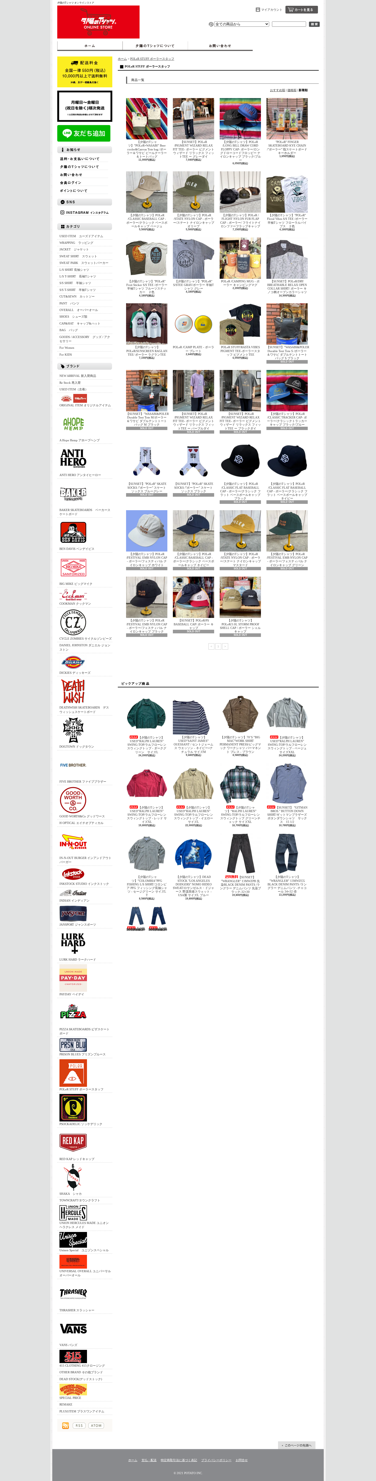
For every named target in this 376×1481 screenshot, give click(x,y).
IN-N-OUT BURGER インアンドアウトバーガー (85, 860)
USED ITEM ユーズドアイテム (81, 236)
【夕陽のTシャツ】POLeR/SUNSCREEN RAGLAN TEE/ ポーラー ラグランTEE (146, 350)
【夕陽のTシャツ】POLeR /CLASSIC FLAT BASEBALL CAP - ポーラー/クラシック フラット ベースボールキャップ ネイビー (287, 491)
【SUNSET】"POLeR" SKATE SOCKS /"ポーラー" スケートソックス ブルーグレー (147, 487)
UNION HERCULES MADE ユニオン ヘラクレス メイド (84, 1225)
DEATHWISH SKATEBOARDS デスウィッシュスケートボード (84, 709)
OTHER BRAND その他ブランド (81, 1372)
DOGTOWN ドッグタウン (76, 746)
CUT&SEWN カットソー (77, 296)
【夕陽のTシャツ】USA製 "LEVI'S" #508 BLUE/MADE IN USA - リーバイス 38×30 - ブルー (157, 929)
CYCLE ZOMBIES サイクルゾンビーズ (85, 638)
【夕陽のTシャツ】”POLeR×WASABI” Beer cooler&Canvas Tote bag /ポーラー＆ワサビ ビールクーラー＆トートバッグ (147, 149)
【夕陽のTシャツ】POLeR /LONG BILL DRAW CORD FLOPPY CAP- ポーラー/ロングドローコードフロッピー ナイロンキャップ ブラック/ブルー (240, 151)
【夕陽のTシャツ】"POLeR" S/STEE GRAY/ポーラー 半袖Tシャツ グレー (193, 285)
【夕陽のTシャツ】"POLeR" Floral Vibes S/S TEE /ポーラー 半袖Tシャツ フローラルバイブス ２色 (287, 220)
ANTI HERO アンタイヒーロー (80, 475)
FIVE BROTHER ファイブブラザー (82, 781)
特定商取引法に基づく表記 (179, 1460)
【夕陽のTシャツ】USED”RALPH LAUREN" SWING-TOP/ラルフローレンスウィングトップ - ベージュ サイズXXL (287, 745)
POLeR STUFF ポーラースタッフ (81, 1089)
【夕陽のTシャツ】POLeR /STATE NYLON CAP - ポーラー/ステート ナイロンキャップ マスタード (240, 559)
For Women (66, 347)
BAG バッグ (68, 330)
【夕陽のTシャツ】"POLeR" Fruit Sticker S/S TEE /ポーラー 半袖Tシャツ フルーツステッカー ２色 (146, 287)
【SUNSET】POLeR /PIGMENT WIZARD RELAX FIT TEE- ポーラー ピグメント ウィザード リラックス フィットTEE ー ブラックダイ (240, 421)
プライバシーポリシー (216, 1460)
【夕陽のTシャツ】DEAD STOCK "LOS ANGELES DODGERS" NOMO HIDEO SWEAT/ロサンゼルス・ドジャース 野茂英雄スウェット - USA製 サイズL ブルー (193, 886)
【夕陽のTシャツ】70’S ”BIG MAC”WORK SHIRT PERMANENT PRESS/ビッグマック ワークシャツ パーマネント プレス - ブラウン (240, 744)
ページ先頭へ (296, 1445)
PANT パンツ (69, 303)
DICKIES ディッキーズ (75, 672)
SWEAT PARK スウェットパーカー (83, 262)
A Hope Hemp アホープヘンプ (79, 440)
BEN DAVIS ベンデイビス (76, 548)
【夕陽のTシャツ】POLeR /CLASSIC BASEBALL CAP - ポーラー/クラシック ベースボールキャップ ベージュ (146, 220)
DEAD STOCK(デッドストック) (80, 1379)
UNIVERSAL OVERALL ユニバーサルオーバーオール (85, 1273)
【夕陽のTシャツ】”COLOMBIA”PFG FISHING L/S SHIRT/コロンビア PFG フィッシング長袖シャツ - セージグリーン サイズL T (147, 886)
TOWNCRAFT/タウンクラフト (79, 1200)
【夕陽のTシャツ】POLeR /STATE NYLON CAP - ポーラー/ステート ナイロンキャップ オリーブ (193, 220)
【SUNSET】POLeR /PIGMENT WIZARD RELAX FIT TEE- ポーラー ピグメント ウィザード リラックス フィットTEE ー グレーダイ (193, 149)
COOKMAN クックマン (75, 603)
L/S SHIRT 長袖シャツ (74, 269)
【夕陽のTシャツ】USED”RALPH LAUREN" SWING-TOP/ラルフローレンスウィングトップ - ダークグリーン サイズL (146, 745)
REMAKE (65, 1404)
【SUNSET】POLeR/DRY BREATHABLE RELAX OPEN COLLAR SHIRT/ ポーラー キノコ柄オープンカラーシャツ (287, 287)
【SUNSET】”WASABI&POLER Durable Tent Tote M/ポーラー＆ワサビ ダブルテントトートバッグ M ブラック (147, 419)
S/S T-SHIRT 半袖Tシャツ (77, 289)
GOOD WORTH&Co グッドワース (82, 816)
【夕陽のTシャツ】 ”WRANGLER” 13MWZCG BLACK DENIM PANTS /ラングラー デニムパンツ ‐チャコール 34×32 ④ (287, 884)
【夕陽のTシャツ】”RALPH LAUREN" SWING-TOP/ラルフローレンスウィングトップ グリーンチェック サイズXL (240, 815)
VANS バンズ (68, 1345)
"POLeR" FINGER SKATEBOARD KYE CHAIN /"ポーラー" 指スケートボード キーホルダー (287, 147)
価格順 (291, 90)
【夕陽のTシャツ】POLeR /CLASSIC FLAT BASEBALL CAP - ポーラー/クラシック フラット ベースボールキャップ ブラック (240, 491)
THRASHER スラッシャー (76, 1310)
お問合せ (220, 45)
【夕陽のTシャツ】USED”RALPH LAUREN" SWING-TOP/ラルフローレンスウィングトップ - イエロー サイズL (193, 815)
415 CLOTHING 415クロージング (82, 1365)
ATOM (96, 1426)
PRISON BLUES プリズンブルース (82, 1054)
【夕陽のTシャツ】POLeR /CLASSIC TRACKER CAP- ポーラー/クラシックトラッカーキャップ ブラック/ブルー (287, 419)
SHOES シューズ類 (73, 316)
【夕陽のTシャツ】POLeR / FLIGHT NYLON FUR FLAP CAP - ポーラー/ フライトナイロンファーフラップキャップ (240, 220)
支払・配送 (149, 1460)
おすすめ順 (277, 90)
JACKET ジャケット (75, 249)
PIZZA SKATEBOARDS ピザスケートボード (84, 1031)
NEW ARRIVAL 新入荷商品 (77, 375)
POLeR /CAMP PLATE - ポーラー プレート (193, 348)
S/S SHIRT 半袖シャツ (75, 283)
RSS (79, 1426)
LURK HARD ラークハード (77, 959)
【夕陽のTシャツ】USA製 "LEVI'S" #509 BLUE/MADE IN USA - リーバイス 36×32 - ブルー (135, 929)
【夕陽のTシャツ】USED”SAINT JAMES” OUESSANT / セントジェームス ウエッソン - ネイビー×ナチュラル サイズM (193, 744)
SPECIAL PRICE (70, 1397)
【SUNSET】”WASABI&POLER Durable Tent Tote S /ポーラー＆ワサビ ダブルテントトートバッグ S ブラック (287, 352)
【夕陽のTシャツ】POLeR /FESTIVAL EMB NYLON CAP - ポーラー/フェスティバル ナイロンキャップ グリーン (287, 559)
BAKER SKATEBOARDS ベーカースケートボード (84, 512)
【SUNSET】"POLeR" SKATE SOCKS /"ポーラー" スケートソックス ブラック (193, 487)
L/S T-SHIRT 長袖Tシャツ (77, 276)
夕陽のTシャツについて (155, 45)
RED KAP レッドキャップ (76, 1159)
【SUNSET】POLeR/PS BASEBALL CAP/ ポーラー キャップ (194, 624)
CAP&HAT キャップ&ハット (79, 323)
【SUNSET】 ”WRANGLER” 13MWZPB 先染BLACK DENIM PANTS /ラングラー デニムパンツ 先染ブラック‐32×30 (240, 884)
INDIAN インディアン (74, 900)
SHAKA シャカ (70, 1193)
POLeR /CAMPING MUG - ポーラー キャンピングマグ (240, 283)
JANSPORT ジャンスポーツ (77, 924)
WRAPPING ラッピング (76, 242)
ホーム (89, 45)
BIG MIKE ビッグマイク (75, 583)
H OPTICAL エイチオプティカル (81, 823)
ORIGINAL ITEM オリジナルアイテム (85, 405)
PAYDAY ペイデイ (71, 994)
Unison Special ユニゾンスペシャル (84, 1250)
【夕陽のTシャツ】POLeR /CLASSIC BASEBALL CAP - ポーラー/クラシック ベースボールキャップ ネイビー (193, 559)
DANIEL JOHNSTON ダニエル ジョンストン (84, 647)
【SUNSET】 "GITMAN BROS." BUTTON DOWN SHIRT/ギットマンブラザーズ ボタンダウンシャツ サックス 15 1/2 (287, 815)
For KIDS (65, 354)
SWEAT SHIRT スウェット (78, 256)
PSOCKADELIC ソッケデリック (80, 1124)
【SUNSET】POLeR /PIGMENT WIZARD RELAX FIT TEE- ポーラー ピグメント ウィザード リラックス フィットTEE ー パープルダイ (193, 421)
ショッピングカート (301, 10)
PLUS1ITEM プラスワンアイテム (81, 1411)
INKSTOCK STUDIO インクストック (84, 883)
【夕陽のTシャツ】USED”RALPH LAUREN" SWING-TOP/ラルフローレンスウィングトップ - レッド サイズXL (147, 815)
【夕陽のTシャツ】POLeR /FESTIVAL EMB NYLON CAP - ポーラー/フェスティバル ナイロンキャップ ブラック (146, 626)
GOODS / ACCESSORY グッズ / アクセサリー (84, 339)
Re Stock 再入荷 (70, 382)
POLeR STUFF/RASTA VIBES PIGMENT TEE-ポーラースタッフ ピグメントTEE (240, 350)
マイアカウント (271, 9)
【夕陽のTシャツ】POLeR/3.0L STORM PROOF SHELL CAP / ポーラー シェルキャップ (240, 626)
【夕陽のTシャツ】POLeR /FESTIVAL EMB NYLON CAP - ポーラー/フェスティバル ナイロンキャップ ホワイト (146, 559)
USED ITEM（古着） (73, 389)
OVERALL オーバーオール (78, 310)
